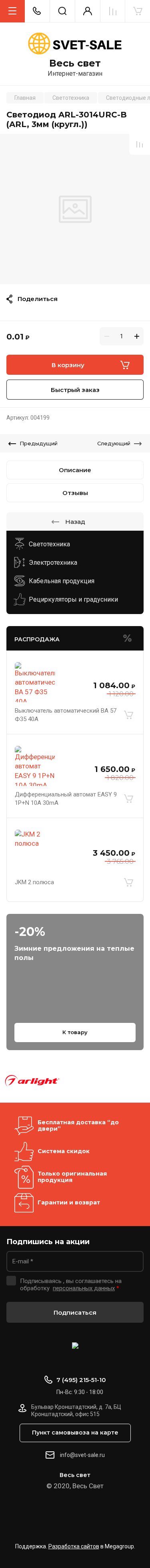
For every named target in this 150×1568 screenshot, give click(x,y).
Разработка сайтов (73, 1546)
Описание (75, 470)
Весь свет (75, 63)
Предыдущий (39, 443)
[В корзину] (128, 715)
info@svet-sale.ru (82, 1455)
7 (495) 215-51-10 (81, 1380)
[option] (75, 209)
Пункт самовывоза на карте (75, 1432)
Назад (75, 521)
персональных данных (84, 1288)
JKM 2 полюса (34, 882)
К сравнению (139, 144)
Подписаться (75, 1312)
